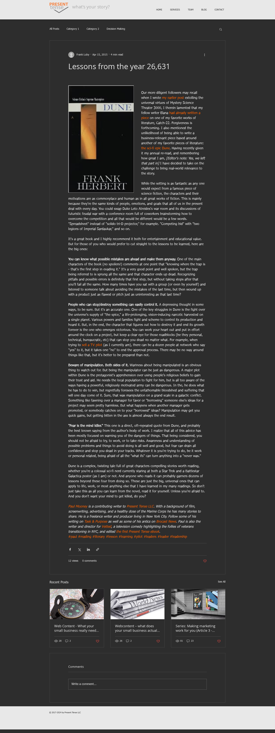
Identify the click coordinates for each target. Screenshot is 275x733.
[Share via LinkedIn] (88, 549)
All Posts (54, 29)
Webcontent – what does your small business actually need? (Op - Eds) (137, 628)
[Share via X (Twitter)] (79, 549)
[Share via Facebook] (70, 549)
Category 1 (73, 29)
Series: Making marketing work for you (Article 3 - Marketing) (195, 628)
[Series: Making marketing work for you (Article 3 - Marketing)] (198, 604)
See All (221, 582)
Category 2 (93, 29)
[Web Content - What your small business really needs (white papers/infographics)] (77, 604)
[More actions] (204, 55)
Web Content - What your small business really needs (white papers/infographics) (76, 628)
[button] (220, 29)
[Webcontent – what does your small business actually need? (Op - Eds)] (138, 604)
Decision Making (116, 29)
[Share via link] (97, 549)
